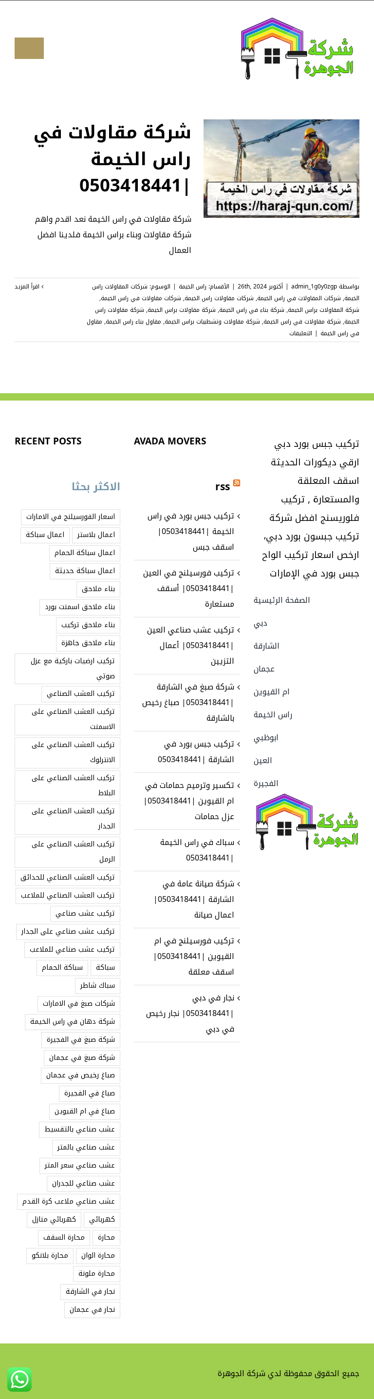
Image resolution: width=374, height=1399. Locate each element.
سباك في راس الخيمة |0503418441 (197, 850)
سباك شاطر (97, 985)
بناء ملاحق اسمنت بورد (80, 606)
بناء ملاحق (98, 588)
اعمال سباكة (45, 534)
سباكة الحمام (62, 967)
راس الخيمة (192, 286)
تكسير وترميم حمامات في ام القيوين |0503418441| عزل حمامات (188, 801)
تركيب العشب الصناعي (81, 693)
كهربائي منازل (54, 1219)
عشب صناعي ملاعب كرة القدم (68, 1201)
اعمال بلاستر (96, 534)
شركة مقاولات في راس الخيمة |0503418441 (112, 158)
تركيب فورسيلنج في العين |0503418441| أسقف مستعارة (188, 588)
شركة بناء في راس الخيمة (251, 310)
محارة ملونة (96, 1273)
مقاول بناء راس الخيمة (133, 321)
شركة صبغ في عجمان (82, 1057)
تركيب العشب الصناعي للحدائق (67, 877)
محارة (106, 1237)
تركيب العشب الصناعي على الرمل (73, 852)
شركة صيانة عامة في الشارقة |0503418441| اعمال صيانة (193, 899)
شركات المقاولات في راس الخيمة (299, 298)
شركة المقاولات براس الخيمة (323, 310)
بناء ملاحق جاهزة (88, 643)
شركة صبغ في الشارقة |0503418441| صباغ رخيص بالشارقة (188, 702)
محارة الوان (98, 1255)
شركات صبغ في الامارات (79, 1003)
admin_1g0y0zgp (314, 286)
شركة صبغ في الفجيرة (81, 1039)
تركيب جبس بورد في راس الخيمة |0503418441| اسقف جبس (191, 531)
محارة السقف (64, 1237)
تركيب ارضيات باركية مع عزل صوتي (73, 668)
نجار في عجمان (92, 1309)
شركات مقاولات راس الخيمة (219, 298)
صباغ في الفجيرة (89, 1093)
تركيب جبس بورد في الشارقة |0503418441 (196, 751)
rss (222, 487)
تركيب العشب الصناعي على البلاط (73, 785)
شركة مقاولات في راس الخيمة (302, 321)
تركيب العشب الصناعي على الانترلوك (73, 752)
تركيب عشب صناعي (85, 913)
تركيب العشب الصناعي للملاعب (68, 895)
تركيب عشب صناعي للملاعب (72, 949)
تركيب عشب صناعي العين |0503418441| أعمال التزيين (190, 645)
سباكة (105, 967)
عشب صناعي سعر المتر (80, 1165)
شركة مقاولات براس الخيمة (182, 310)
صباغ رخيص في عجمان (80, 1075)
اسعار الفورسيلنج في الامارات (70, 516)
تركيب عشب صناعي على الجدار (68, 931)
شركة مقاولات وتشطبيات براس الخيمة (212, 321)
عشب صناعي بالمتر (86, 1147)
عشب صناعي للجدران (83, 1183)
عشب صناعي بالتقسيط (79, 1129)
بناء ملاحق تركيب (88, 625)
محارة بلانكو (50, 1255)
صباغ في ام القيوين (85, 1111)
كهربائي (102, 1219)
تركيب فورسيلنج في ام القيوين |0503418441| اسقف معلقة (193, 956)
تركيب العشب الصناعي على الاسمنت (73, 719)
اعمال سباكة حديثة (85, 570)
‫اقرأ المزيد (28, 286)
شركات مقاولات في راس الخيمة (141, 298)
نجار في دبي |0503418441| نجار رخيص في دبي (190, 1013)
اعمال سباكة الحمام (85, 552)
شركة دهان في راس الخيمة (72, 1021)
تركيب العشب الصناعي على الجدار (73, 819)
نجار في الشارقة (90, 1291)
